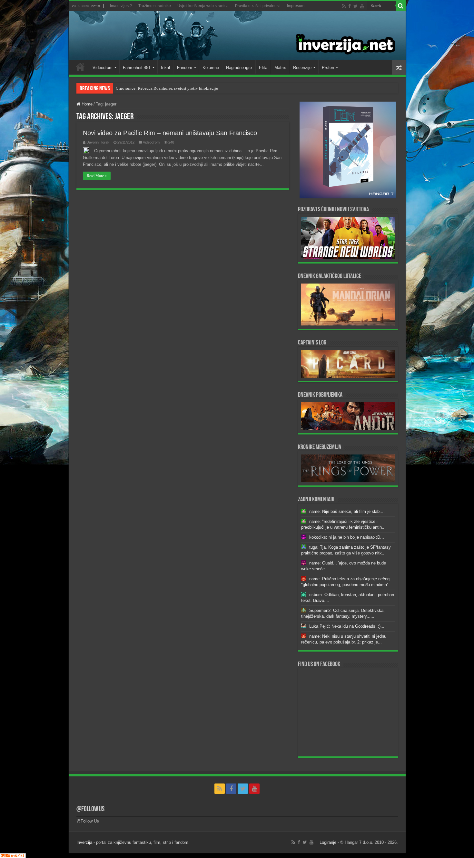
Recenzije (302, 67)
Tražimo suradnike (154, 6)
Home (80, 67)
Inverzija (84, 842)
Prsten (328, 67)
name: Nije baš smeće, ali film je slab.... (347, 511)
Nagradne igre (239, 67)
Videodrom (103, 67)
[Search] (401, 6)
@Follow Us (90, 809)
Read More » (97, 176)
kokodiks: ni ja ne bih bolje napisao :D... (346, 537)
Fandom (184, 67)
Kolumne (210, 67)
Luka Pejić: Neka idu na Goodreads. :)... (346, 626)
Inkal (165, 67)
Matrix (280, 67)
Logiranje (328, 842)
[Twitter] (355, 6)
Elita (263, 67)
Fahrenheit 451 (137, 67)
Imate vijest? (121, 6)
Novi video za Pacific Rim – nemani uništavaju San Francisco (170, 132)
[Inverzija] (237, 35)
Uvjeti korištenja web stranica (203, 6)
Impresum (295, 6)
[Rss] (343, 6)
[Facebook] (349, 6)
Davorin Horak (97, 142)
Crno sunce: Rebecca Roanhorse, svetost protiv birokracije (167, 88)
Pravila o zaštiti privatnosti (258, 6)
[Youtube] (362, 6)
